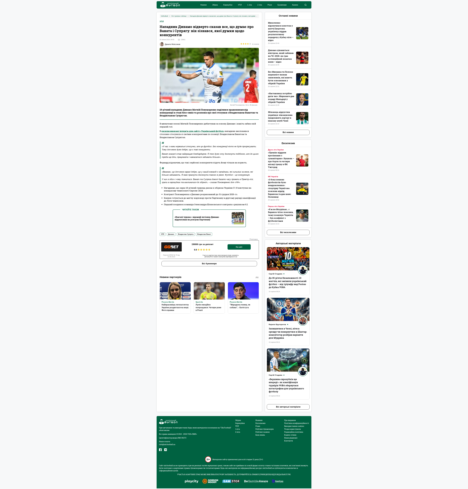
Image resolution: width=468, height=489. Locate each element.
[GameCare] (277, 481)
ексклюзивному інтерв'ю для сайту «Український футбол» (192, 131)
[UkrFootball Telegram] (165, 449)
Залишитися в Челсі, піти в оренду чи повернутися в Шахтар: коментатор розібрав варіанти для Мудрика (288, 333)
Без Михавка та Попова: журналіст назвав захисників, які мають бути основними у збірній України (280, 77)
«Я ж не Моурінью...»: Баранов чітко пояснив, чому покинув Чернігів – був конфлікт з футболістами (280, 215)
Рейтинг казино (262, 432)
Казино (295, 5)
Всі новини (288, 132)
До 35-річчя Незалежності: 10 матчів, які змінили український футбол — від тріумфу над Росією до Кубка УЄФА (287, 282)
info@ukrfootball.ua (167, 444)
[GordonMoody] (210, 481)
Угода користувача (292, 429)
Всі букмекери (209, 263)
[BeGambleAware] (256, 481)
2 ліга (259, 5)
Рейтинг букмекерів (264, 429)
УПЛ (240, 5)
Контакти (288, 441)
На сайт (239, 247)
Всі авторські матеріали (288, 407)
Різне (270, 5)
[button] (305, 4)
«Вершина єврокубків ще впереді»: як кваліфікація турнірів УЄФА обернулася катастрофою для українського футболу (286, 385)
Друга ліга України (276, 150)
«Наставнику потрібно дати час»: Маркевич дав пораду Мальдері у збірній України (281, 97)
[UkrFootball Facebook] (160, 449)
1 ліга (249, 5)
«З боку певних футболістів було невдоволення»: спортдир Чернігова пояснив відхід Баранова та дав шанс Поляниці (279, 188)
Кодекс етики (290, 435)
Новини (203, 5)
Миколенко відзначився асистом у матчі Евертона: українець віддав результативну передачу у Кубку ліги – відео (280, 31)
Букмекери (282, 5)
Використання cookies (294, 426)
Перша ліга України (276, 206)
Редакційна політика (293, 432)
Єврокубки (227, 5)
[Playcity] (191, 481)
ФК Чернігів (273, 177)
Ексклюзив (260, 423)
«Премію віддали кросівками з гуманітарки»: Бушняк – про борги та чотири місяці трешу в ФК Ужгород (281, 159)
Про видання (290, 420)
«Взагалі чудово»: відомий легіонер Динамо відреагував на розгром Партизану (197, 218)
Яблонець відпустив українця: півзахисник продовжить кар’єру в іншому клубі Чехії (280, 116)
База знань (260, 435)
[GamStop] (231, 481)
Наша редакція (290, 438)
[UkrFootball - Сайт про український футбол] (169, 5)
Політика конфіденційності (296, 423)
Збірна (215, 5)
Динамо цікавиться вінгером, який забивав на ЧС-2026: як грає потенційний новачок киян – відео (281, 56)
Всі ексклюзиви (288, 232)
